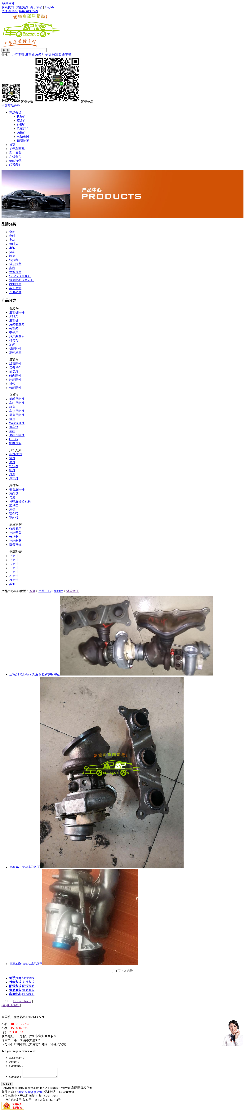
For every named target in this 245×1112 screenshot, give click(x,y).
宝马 (12, 239)
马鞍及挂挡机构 (20, 501)
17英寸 (13, 563)
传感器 (13, 536)
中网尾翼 (15, 443)
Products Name (22, 1001)
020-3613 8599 (28, 11)
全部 (12, 231)
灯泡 (12, 474)
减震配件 (15, 363)
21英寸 (13, 580)
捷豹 (12, 252)
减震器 (56, 54)
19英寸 (13, 572)
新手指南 (15, 978)
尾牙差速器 (16, 336)
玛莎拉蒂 (15, 264)
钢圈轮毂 (23, 140)
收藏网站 (8, 3)
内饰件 (21, 132)
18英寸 (13, 567)
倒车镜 (66, 54)
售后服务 (15, 990)
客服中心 (15, 994)
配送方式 (15, 986)
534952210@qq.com (30, 1091)
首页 (12, 144)
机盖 (12, 407)
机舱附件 (15, 348)
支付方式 (28, 982)
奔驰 (12, 235)
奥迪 (12, 248)
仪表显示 (15, 528)
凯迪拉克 (15, 284)
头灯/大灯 (15, 454)
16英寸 (13, 559)
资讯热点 (22, 7)
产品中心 (44, 591)
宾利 (12, 268)
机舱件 (21, 116)
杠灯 (12, 470)
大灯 (14, 54)
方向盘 (13, 493)
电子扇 (13, 332)
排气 (12, 383)
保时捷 (13, 244)
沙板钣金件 (16, 423)
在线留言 (15, 156)
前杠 (12, 431)
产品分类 (15, 112)
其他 (12, 584)
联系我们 (8, 7)
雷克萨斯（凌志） (21, 280)
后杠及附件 (16, 435)
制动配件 (15, 379)
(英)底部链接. (11, 1005)
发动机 (29, 54)
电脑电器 (23, 136)
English (49, 7)
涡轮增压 (15, 352)
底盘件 (21, 120)
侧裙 (12, 419)
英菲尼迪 (15, 288)
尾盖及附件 (16, 415)
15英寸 (13, 555)
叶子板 (46, 54)
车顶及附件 (16, 411)
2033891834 (10, 11)
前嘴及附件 (16, 399)
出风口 (13, 505)
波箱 (38, 54)
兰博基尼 (15, 272)
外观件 (21, 124)
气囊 (12, 497)
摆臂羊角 (15, 367)
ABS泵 (13, 316)
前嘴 (21, 54)
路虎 (12, 256)
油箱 (12, 344)
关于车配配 (16, 148)
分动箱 (13, 328)
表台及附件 (16, 489)
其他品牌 (15, 292)
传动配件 (15, 387)
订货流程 (28, 978)
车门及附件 (16, 403)
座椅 (12, 509)
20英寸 (13, 576)
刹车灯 (13, 478)
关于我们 (36, 7)
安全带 (13, 513)
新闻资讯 (15, 160)
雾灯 (12, 458)
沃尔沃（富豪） (20, 276)
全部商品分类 (11, 105)
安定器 (13, 466)
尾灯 (12, 462)
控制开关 (15, 532)
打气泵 (13, 340)
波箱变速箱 (16, 324)
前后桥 (13, 371)
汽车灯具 (23, 128)
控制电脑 (15, 540)
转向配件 (15, 375)
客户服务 (15, 152)
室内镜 (13, 517)
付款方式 (15, 982)
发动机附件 (16, 312)
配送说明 (28, 986)
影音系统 (15, 544)
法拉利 (13, 260)
